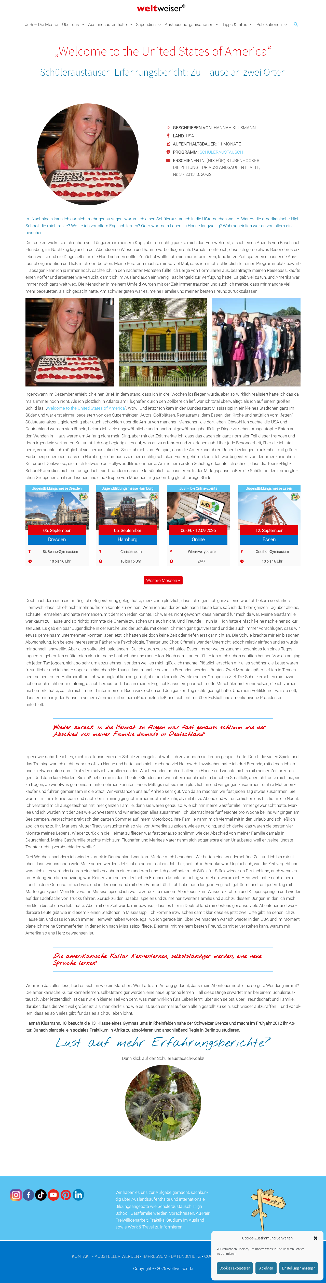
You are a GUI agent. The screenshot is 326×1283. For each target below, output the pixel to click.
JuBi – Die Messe (41, 24)
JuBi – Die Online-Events (198, 488)
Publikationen (269, 24)
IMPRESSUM (155, 1256)
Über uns (70, 24)
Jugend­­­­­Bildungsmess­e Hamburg (128, 488)
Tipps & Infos (234, 24)
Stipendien (146, 24)
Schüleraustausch (173, 218)
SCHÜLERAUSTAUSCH (221, 152)
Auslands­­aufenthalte (107, 24)
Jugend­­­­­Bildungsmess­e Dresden (57, 488)
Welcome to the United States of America (86, 408)
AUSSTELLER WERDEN (117, 1256)
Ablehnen (266, 1268)
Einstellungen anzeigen (298, 1268)
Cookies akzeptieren (235, 1268)
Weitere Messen (162, 580)
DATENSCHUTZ (186, 1256)
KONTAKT (81, 1256)
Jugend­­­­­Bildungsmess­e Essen (269, 488)
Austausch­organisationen (189, 24)
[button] (315, 1238)
